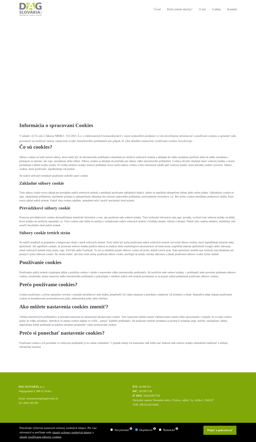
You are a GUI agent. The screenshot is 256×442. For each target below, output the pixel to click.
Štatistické (169, 429)
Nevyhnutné (122, 429)
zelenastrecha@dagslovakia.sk (42, 398)
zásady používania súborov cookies (40, 436)
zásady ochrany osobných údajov (72, 432)
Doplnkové (146, 429)
